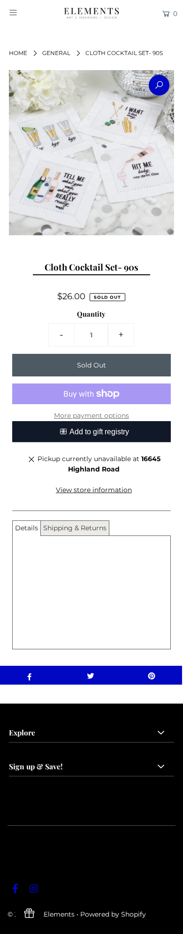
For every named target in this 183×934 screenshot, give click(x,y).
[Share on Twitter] (90, 675)
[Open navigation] (24, 12)
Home (18, 52)
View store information (94, 490)
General (56, 52)
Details (26, 528)
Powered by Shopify (113, 914)
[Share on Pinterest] (151, 675)
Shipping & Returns (75, 528)
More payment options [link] (91, 415)
